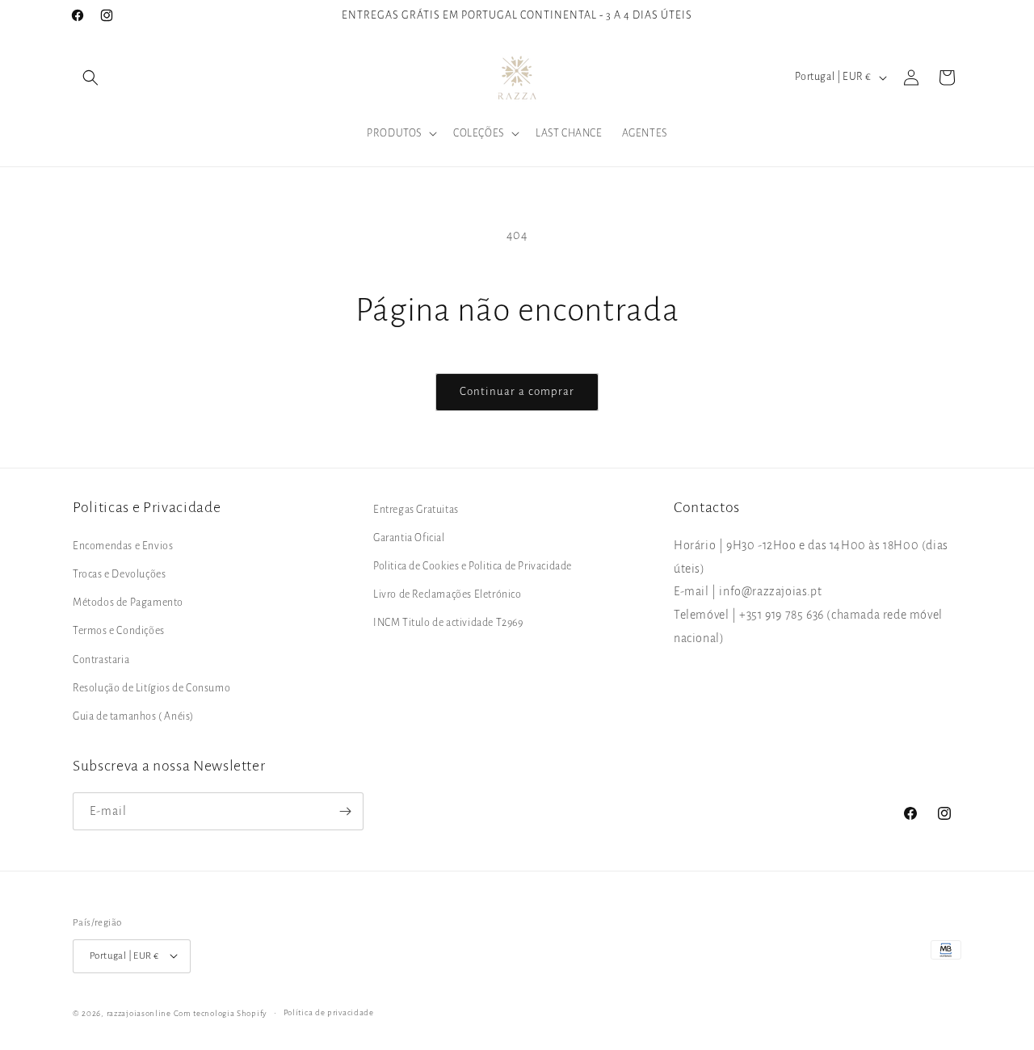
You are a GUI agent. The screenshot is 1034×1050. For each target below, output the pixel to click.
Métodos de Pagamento (128, 603)
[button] (90, 77)
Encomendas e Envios (123, 546)
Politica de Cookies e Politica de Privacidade (472, 567)
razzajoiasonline (139, 1012)
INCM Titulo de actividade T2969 (448, 623)
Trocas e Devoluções (119, 575)
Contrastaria (101, 660)
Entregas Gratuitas (416, 509)
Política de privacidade (329, 1011)
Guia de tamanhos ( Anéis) (133, 716)
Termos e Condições (119, 631)
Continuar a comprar (517, 391)
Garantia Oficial (409, 538)
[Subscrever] (345, 811)
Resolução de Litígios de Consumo (151, 688)
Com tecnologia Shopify (220, 1012)
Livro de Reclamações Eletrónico (447, 595)
